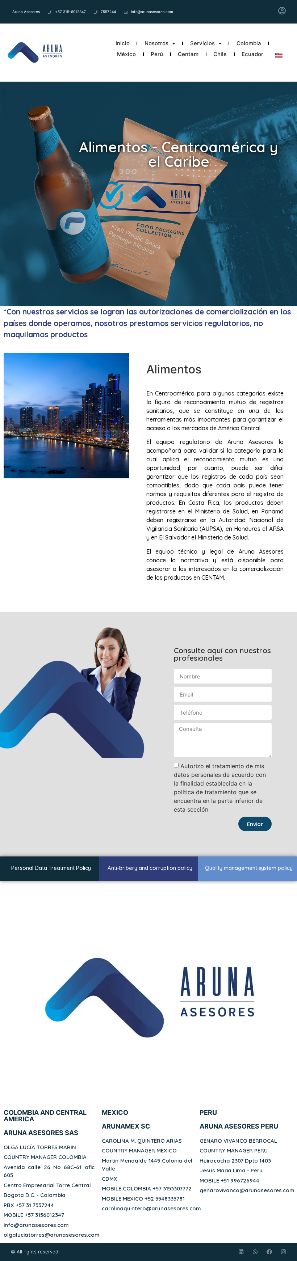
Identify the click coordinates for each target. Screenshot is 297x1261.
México (126, 54)
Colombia (249, 43)
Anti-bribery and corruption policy (150, 867)
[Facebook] (269, 1251)
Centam (188, 54)
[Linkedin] (241, 1251)
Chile (220, 54)
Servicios (202, 43)
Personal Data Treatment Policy (51, 867)
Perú (157, 54)
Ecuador (252, 54)
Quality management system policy (249, 867)
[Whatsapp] (255, 1251)
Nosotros (156, 43)
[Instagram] (283, 1251)
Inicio (123, 43)
